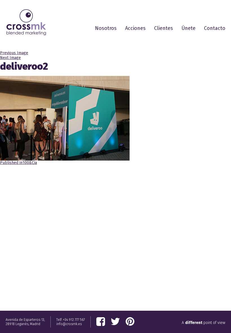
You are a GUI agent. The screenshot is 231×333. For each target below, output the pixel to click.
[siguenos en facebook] (100, 322)
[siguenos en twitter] (115, 322)
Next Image (10, 57)
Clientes (163, 28)
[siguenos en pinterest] (130, 322)
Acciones (135, 28)
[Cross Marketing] (26, 22)
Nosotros (106, 28)
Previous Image (14, 53)
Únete (188, 28)
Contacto (214, 28)
